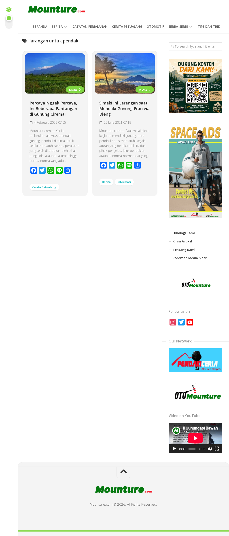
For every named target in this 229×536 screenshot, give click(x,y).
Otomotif (155, 26)
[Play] (174, 448)
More (73, 90)
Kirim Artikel (182, 241)
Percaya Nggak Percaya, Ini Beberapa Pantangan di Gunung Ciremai (53, 108)
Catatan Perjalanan (90, 26)
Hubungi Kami (184, 233)
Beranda (40, 26)
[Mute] (210, 448)
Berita (57, 26)
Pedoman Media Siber (190, 258)
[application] (195, 438)
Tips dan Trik (209, 26)
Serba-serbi (178, 26)
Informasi (124, 182)
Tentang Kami (184, 250)
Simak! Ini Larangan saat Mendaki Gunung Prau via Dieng (124, 108)
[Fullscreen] (216, 448)
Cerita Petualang (127, 26)
